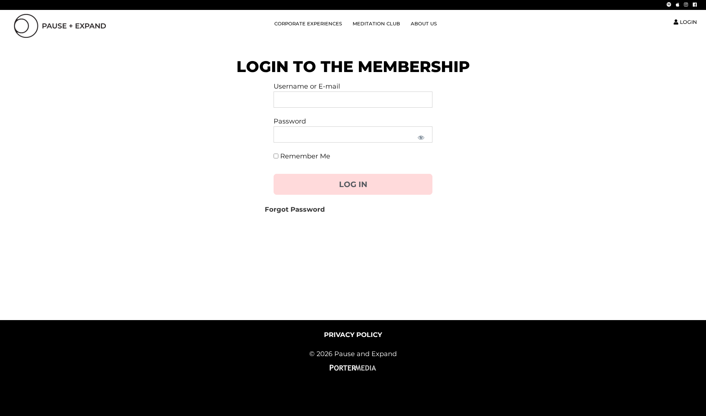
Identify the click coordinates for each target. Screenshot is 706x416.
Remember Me (304, 156)
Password (290, 121)
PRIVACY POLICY (353, 335)
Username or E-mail (307, 86)
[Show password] (420, 137)
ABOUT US (424, 23)
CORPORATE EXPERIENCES (308, 23)
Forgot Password (295, 209)
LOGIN (687, 22)
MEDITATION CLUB (376, 23)
